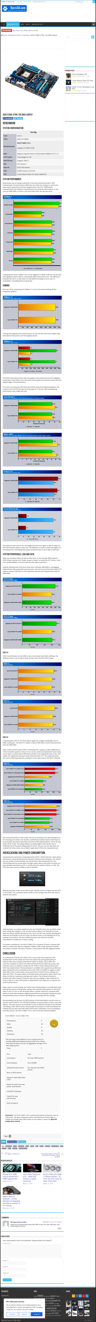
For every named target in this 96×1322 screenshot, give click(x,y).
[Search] (94, 1)
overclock (51, 1308)
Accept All (36, 1314)
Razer (48, 1311)
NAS (58, 1306)
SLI (53, 1313)
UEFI (10, 1148)
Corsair (46, 1298)
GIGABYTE (55, 1300)
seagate (49, 1313)
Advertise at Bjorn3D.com (39, 1)
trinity (4, 1148)
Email (5, 1267)
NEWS (22, 24)
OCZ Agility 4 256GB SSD (12, 1153)
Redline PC (5, 1296)
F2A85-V (48, 1146)
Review (53, 1311)
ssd (56, 1313)
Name (5, 1260)
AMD (27, 1146)
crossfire (51, 1298)
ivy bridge (56, 1303)
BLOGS (28, 24)
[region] (24, 1308)
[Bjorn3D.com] (14, 8)
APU (49, 1296)
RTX (60, 1311)
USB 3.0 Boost (23, 1148)
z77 (53, 1315)
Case (58, 1296)
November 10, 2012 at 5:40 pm (52, 1222)
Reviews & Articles (14, 35)
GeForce (46, 1300)
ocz (45, 1308)
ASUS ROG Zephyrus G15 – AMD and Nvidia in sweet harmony (31, 1177)
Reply (59, 1228)
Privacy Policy (27, 1)
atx (37, 1146)
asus (32, 1146)
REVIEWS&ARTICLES (12, 24)
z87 (55, 1315)
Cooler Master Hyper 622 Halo (82, 81)
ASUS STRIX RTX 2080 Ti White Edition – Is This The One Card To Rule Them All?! (52, 1177)
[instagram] (83, 2)
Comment (7, 1243)
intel (51, 1303)
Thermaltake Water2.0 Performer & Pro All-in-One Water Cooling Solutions (50, 1155)
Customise (12, 1314)
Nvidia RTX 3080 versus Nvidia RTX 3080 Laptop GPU (10, 1176)
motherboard (50, 1306)
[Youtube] (81, 2)
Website (6, 1273)
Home (4, 35)
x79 (50, 1315)
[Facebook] (77, 2)
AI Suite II (21, 1146)
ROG (57, 1311)
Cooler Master (38, 1298)
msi (55, 1306)
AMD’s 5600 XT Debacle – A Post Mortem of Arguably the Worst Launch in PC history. (11, 1201)
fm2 (62, 1146)
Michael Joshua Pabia (18, 1222)
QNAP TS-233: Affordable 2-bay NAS (83, 88)
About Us (19, 1)
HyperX (46, 1303)
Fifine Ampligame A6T (79, 74)
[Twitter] (79, 2)
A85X (15, 1146)
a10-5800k (8, 1146)
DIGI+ (41, 1146)
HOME (3, 24)
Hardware (26, 35)
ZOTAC (58, 1315)
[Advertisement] (60, 16)
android (46, 1296)
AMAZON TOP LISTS (37, 24)
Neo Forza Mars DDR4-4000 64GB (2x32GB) (28, 30)
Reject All (24, 1314)
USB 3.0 (15, 1148)
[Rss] (75, 2)
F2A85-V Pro (55, 1146)
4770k (35, 1296)
